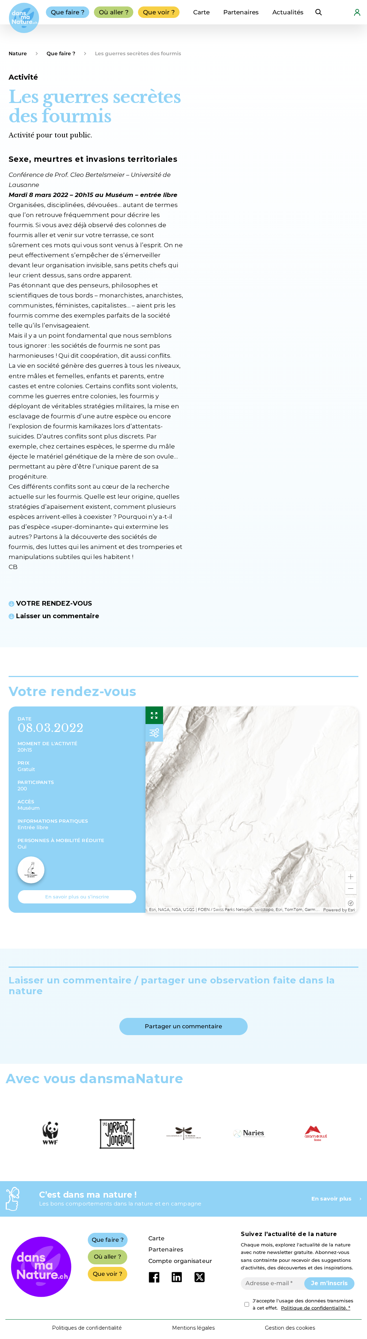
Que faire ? (61, 53)
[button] (351, 877)
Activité (23, 77)
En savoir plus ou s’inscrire (77, 896)
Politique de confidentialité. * (315, 1308)
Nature (18, 53)
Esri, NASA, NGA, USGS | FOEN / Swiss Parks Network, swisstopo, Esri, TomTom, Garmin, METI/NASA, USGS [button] (235, 909)
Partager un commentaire (183, 1026)
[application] (252, 809)
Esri (351, 909)
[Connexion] (357, 12)
